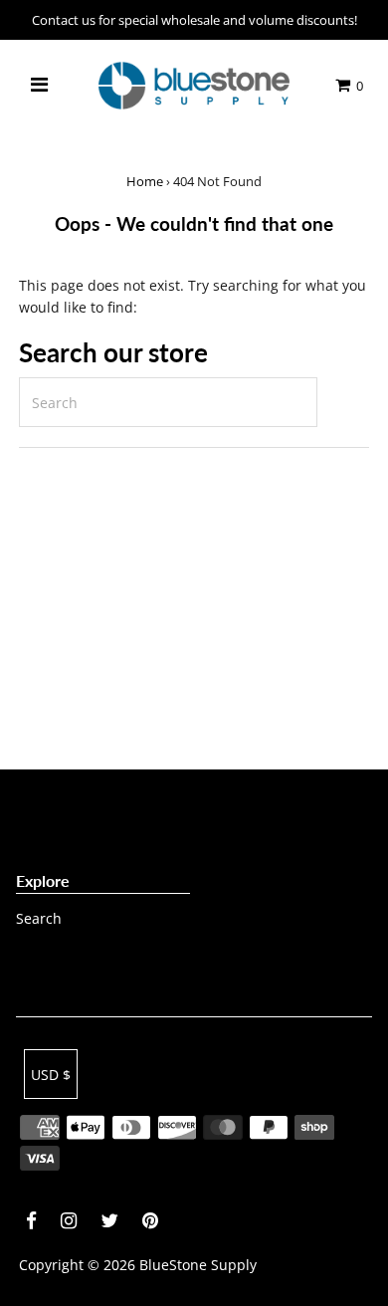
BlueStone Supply (198, 1264)
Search (39, 918)
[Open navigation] (39, 85)
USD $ (51, 1074)
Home (144, 181)
